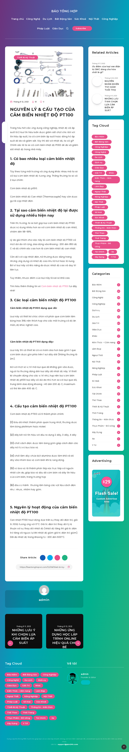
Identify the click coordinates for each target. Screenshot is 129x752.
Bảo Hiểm (99, 137)
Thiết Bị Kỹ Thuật (26, 57)
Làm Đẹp (99, 186)
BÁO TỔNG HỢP (64, 11)
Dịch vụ (98, 162)
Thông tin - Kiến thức (105, 228)
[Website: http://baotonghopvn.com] (85, 682)
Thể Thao (99, 233)
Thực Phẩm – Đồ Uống (103, 425)
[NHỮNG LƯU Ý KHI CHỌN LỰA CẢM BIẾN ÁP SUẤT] (97, 99)
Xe (112, 252)
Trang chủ (17, 19)
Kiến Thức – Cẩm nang (103, 342)
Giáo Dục (57, 28)
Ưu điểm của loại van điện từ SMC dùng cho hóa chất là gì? (106, 69)
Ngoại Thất (100, 192)
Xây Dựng (99, 257)
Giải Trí (98, 173)
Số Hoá (98, 212)
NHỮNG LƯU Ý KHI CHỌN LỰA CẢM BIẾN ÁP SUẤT (111, 105)
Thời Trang (100, 238)
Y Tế (113, 257)
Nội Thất (94, 19)
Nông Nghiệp (101, 197)
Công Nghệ (33, 19)
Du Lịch (47, 19)
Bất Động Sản (63, 19)
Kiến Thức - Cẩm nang (103, 179)
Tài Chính (99, 252)
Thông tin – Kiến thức (103, 419)
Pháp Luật (43, 28)
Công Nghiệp (110, 19)
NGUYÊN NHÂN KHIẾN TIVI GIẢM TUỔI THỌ (112, 85)
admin (44, 600)
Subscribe (81, 28)
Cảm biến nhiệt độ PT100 (55, 286)
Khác (111, 173)
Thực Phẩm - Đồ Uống (103, 245)
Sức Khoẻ (80, 19)
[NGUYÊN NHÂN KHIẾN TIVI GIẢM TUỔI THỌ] (97, 81)
